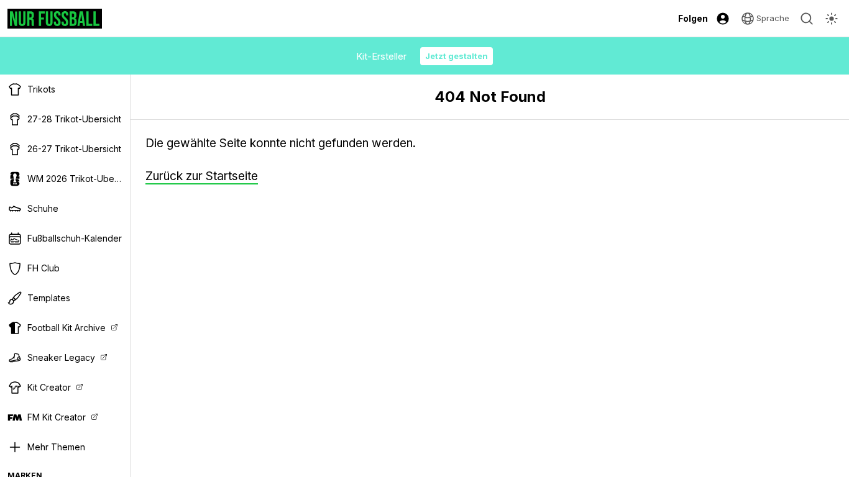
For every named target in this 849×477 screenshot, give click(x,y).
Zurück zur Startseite (201, 176)
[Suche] (807, 19)
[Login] (723, 19)
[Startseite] (54, 19)
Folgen (693, 18)
